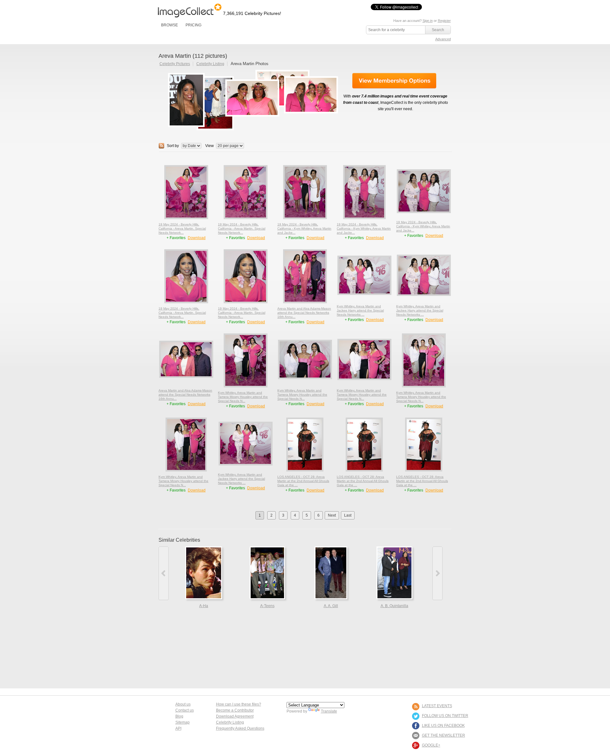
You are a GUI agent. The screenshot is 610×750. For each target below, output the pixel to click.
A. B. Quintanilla (394, 606)
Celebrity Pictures (174, 64)
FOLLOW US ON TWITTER (445, 715)
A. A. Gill (331, 606)
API (178, 728)
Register (444, 21)
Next (332, 515)
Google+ (431, 745)
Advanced (443, 39)
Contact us (184, 710)
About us (183, 704)
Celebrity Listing (210, 64)
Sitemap (182, 722)
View (209, 146)
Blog (179, 716)
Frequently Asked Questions (240, 728)
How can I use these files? (238, 704)
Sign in (428, 21)
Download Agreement (235, 716)
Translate (329, 711)
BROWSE (169, 25)
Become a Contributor (235, 710)
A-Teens (267, 606)
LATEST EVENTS (437, 706)
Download (197, 238)
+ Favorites (176, 238)
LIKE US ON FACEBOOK (443, 725)
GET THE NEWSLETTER (443, 735)
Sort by (173, 146)
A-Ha (203, 606)
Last (347, 515)
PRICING (193, 25)
